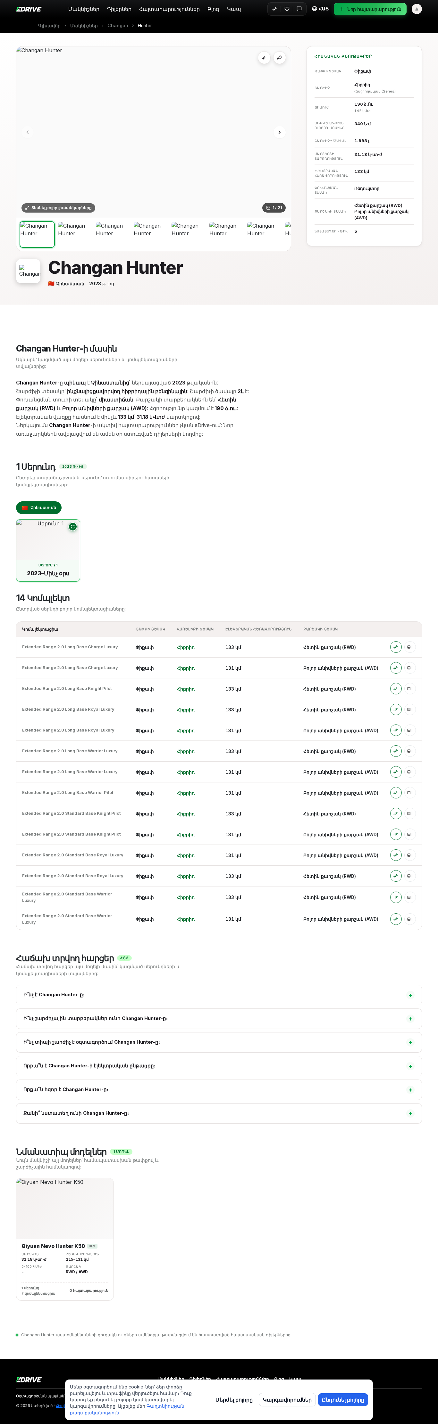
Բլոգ (213, 9)
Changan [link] (117, 25)
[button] (320, 9)
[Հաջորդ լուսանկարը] (280, 132)
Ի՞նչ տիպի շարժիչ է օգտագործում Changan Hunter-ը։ (218, 1042)
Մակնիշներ (83, 9)
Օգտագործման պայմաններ (44, 1396)
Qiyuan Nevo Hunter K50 (53, 1246)
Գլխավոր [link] (49, 25)
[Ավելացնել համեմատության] (264, 57)
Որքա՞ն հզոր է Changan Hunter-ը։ (218, 1089)
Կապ (234, 9)
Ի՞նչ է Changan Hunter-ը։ (218, 994)
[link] (145, 25)
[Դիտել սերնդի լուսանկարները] (72, 526)
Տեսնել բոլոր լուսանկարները (61, 208)
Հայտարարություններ (169, 9)
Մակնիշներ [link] (84, 25)
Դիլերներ (119, 9)
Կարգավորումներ (287, 1399)
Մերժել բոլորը (234, 1399)
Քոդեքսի (64, 1405)
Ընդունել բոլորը (343, 1399)
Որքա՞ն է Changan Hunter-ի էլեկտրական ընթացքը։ (218, 1066)
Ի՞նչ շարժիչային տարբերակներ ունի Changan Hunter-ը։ (218, 1018)
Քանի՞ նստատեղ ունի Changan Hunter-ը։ (218, 1113)
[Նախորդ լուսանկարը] (27, 132)
